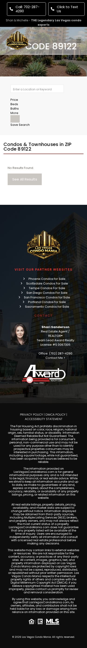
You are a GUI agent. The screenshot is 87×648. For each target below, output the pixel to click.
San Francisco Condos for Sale (47, 297)
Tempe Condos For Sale (47, 288)
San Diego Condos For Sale (47, 293)
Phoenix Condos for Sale (47, 279)
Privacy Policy (31, 414)
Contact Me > (55, 358)
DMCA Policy (55, 414)
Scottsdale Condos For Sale (47, 283)
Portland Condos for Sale (47, 302)
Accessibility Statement (43, 419)
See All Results (24, 179)
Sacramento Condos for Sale (47, 306)
